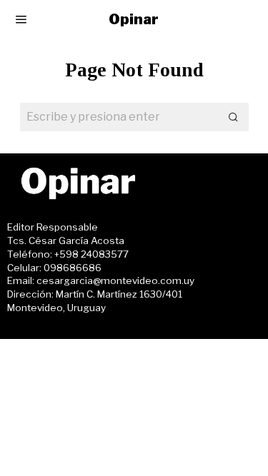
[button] (234, 117)
